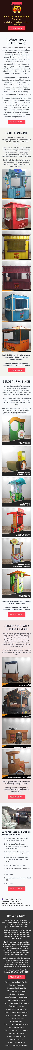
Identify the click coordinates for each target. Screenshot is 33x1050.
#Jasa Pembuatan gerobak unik (16, 1045)
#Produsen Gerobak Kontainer (16, 1009)
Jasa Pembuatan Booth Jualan (12, 903)
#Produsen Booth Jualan (16, 1018)
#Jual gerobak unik (16, 1039)
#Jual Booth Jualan (16, 1021)
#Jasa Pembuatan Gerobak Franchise (16, 1024)
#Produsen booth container (16, 1036)
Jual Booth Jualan (7, 905)
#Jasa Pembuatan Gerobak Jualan (16, 997)
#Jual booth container (16, 1033)
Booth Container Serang (12, 899)
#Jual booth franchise (16, 1006)
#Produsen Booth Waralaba (16, 988)
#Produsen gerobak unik (16, 1042)
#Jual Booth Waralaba (16, 985)
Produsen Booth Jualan (22, 905)
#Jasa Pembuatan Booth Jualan (16, 1015)
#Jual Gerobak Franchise (16, 1027)
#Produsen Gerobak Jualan (16, 991)
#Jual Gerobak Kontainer (16, 1000)
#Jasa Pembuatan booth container (16, 1030)
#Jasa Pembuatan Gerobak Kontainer (16, 1003)
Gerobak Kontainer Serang (11, 901)
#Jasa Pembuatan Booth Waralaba (16, 982)
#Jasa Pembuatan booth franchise (16, 1012)
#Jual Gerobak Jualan (16, 994)
